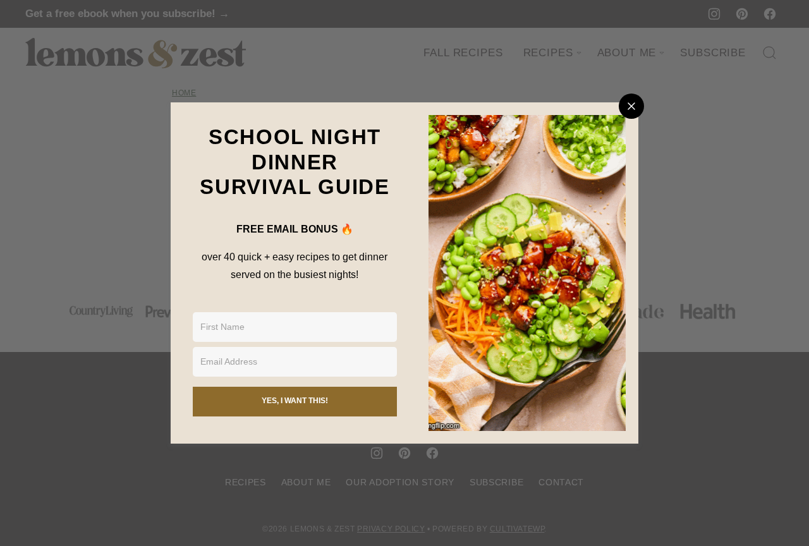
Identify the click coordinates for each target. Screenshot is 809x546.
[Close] (631, 106)
